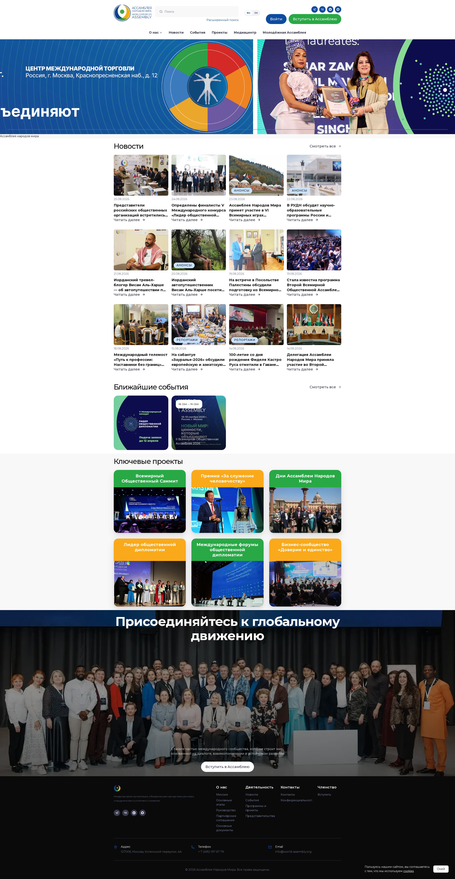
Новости (251, 794)
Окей (441, 869)
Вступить (324, 794)
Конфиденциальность (296, 800)
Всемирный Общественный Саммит (150, 478)
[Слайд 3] (283, 129)
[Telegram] (314, 9)
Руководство (226, 810)
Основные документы (224, 828)
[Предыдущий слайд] (57, 86)
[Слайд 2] (172, 129)
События (252, 800)
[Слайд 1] (61, 129)
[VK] (322, 9)
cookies (408, 871)
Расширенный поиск (223, 20)
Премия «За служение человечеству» (227, 478)
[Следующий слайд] (398, 86)
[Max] (338, 9)
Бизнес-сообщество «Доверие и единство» (305, 547)
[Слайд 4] (393, 129)
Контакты (288, 794)
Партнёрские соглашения (226, 818)
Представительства (260, 816)
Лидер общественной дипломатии (150, 547)
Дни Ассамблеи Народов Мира (305, 478)
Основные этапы (224, 802)
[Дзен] (330, 9)
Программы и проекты (255, 808)
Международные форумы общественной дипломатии (227, 549)
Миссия (222, 794)
